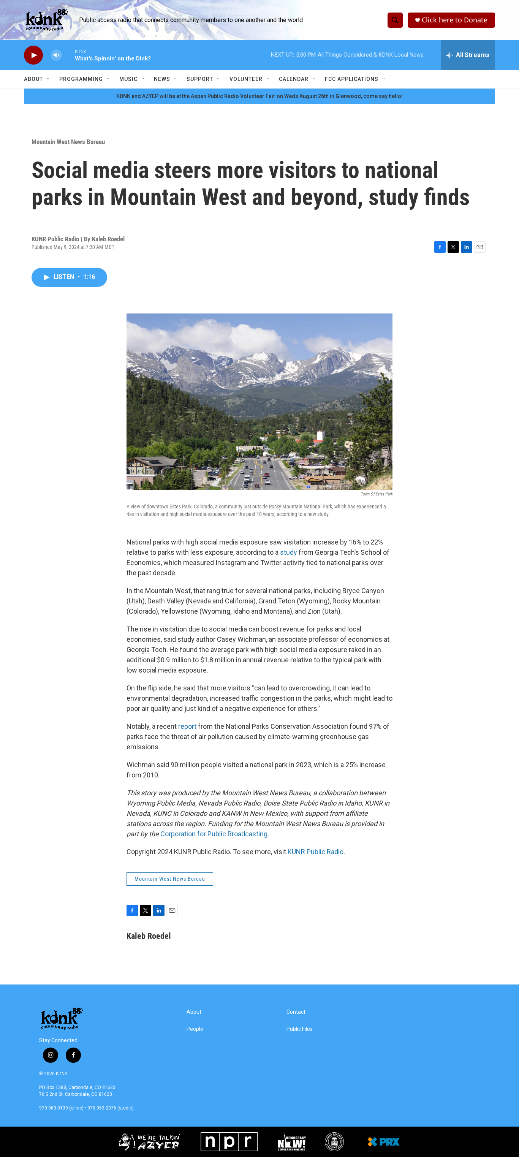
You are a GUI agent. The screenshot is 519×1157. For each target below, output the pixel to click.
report (187, 726)
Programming (81, 79)
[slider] (68, 55)
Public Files (299, 1029)
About (33, 79)
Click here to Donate (454, 20)
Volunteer (246, 79)
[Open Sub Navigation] (49, 79)
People (195, 1029)
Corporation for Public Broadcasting (213, 834)
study (288, 552)
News (162, 79)
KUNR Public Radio (315, 852)
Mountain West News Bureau (68, 142)
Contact (295, 1012)
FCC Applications (351, 79)
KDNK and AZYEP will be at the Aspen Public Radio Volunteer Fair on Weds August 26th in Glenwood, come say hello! (259, 96)
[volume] (56, 55)
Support (200, 79)
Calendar (294, 79)
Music (128, 79)
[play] (33, 55)
